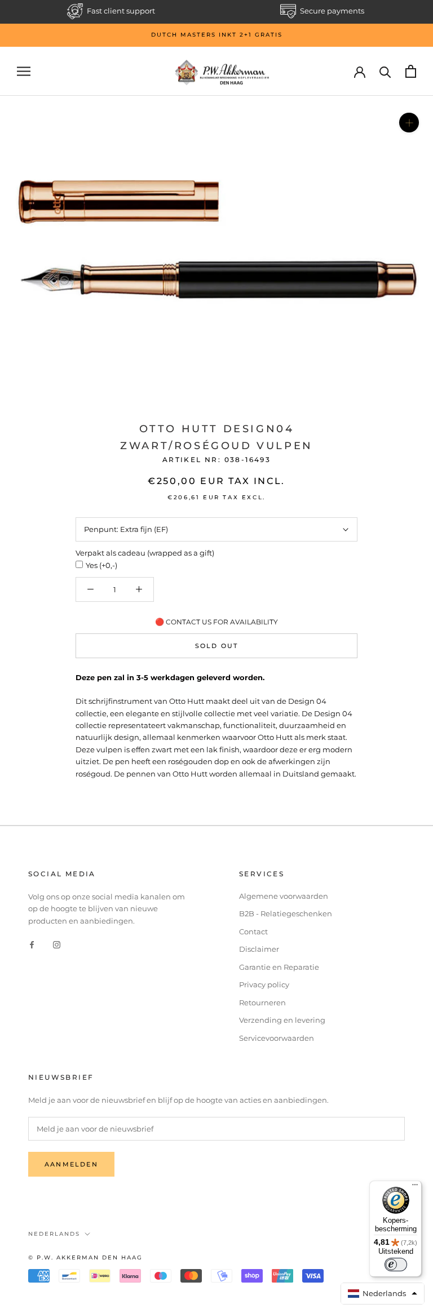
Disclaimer (259, 948)
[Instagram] (56, 944)
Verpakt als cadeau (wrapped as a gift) (145, 552)
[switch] (396, 1264)
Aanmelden (71, 1164)
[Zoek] (385, 71)
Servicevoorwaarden (276, 1038)
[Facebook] (32, 944)
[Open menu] (23, 71)
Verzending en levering (282, 1019)
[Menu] (415, 1187)
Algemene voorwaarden (283, 896)
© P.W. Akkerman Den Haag (85, 1257)
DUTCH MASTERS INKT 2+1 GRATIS (216, 34)
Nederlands (54, 1233)
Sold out (216, 646)
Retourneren (262, 1002)
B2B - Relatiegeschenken (285, 913)
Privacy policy (264, 984)
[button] (383, 1293)
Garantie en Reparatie (279, 967)
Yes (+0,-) (101, 565)
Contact (253, 931)
